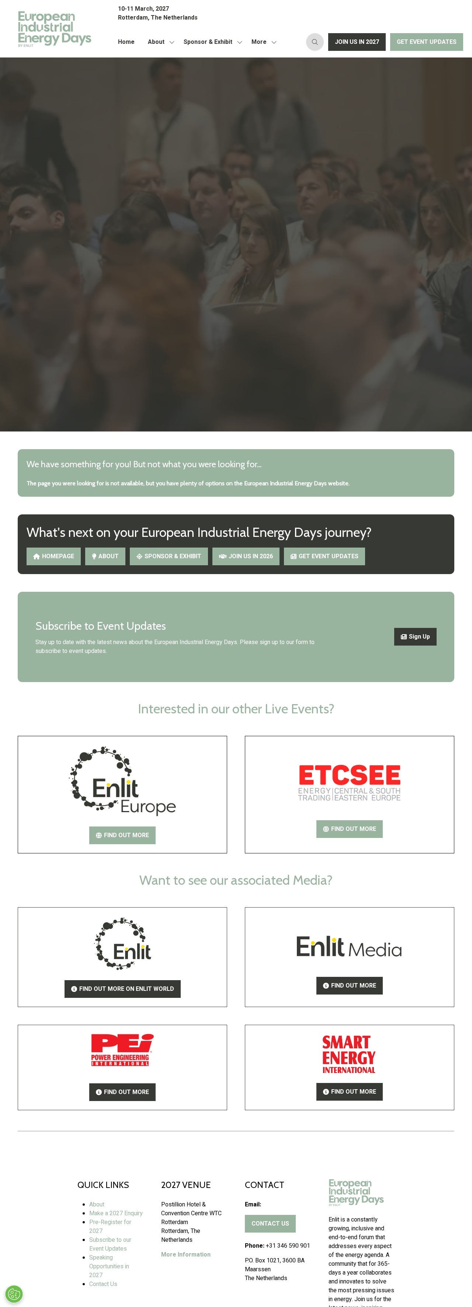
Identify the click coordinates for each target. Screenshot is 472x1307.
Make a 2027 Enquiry (116, 1213)
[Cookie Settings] (14, 1294)
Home (126, 42)
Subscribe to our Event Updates (110, 1244)
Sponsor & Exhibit (208, 42)
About (156, 42)
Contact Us (103, 1284)
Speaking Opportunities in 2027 (109, 1266)
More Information (186, 1254)
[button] (262, 42)
